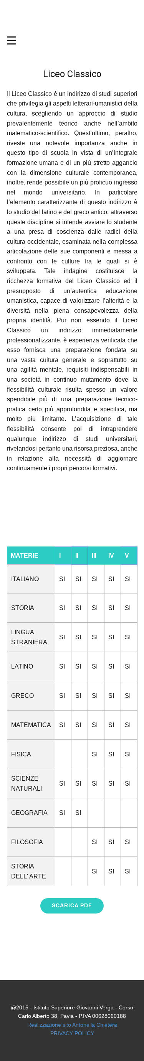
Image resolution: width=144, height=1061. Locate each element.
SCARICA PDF (72, 905)
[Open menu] (72, 40)
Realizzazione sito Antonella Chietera (72, 1025)
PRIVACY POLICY (72, 1033)
